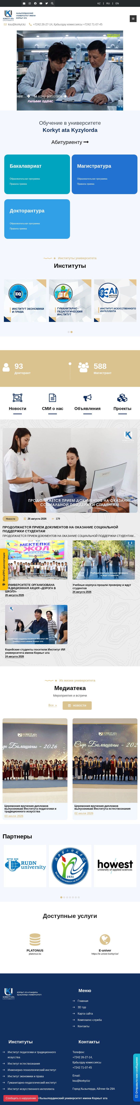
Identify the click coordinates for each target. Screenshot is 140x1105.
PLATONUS (35, 950)
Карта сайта (85, 1013)
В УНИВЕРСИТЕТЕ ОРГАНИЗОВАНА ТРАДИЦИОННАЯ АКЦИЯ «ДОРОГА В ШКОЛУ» (30, 588)
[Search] (52, 3)
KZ (99, 3)
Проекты (122, 408)
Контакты (83, 1026)
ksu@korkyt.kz (17, 24)
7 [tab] (79, 897)
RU (108, 3)
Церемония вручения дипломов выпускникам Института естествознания (102, 807)
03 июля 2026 (13, 816)
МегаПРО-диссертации (3, 567)
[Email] (24, 3)
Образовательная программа (25, 178)
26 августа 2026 (37, 518)
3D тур (82, 1007)
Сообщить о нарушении (21, 1098)
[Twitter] (46, 3)
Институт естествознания (24, 1063)
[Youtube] (41, 3)
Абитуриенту (67, 142)
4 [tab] (70, 897)
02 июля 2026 (83, 813)
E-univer (105, 950)
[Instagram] (29, 3)
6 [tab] (76, 897)
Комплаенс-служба (90, 1019)
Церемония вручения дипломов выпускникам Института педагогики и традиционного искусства (30, 809)
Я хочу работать (49, 96)
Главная (83, 1000)
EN (117, 3)
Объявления (87, 408)
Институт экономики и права (26, 1076)
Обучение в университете (70, 123)
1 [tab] (69, 332)
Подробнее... (15, 96)
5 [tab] (73, 897)
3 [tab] (67, 897)
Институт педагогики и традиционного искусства (32, 1055)
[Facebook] (35, 3)
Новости (17, 408)
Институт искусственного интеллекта (31, 1089)
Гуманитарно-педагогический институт (32, 1082)
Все (51, 705)
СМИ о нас (52, 408)
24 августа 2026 (82, 591)
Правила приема (18, 184)
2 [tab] (72, 332)
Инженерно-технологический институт (32, 1070)
